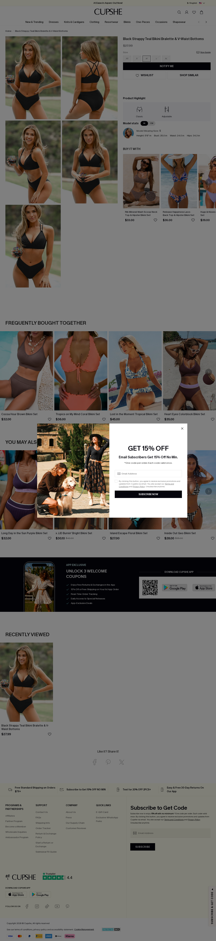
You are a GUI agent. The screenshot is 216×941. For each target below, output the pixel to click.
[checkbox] (116, 481)
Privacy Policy (139, 486)
